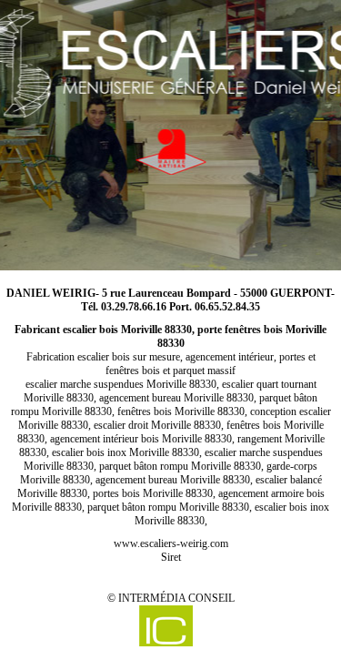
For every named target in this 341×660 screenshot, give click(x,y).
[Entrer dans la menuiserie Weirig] (170, 134)
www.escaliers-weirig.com (171, 543)
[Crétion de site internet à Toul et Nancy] (166, 625)
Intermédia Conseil (176, 598)
